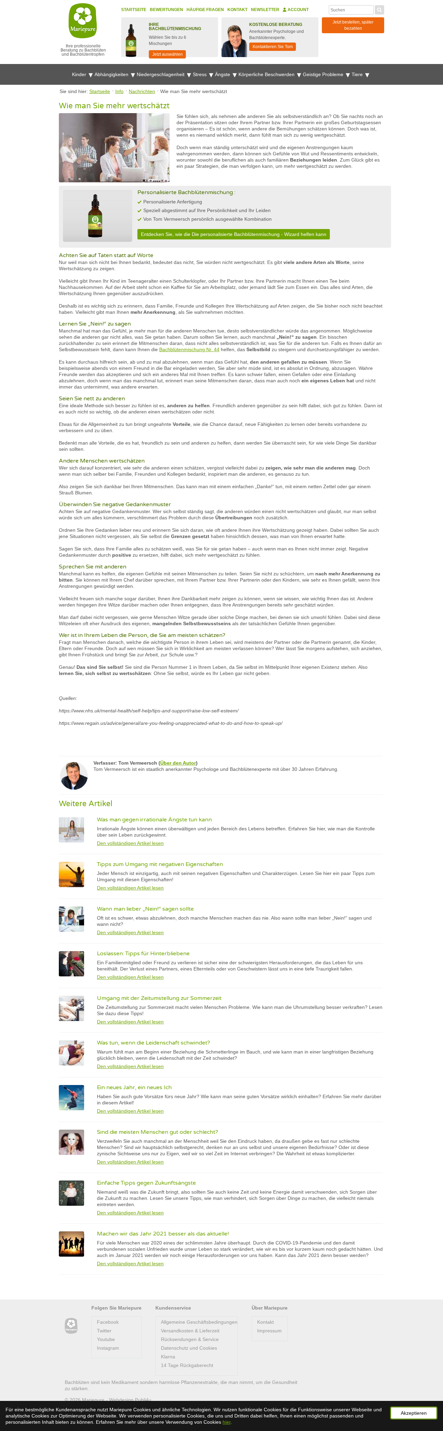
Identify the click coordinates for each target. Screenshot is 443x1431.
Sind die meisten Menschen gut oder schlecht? (157, 1132)
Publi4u (143, 1400)
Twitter (104, 1330)
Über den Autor (178, 763)
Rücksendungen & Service (190, 1339)
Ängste (223, 74)
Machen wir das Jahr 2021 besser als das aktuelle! (163, 1233)
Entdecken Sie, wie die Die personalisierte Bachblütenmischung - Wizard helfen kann (233, 234)
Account (298, 9)
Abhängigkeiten (112, 74)
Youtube (106, 1339)
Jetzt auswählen (167, 54)
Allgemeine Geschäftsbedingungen (199, 1322)
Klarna (168, 1356)
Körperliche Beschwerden (267, 74)
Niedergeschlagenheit (161, 74)
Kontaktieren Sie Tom (273, 46)
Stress (200, 74)
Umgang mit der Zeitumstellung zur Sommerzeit (159, 998)
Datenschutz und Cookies (189, 1348)
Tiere (358, 74)
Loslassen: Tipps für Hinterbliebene (143, 953)
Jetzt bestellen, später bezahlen (353, 25)
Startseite (133, 9)
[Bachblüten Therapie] (71, 1326)
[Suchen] (379, 9)
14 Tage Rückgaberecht (187, 1365)
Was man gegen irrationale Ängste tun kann (154, 819)
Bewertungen (166, 9)
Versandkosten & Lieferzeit (190, 1330)
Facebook (108, 1322)
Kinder (80, 74)
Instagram (108, 1348)
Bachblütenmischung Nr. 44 (189, 349)
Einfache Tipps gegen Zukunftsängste (146, 1182)
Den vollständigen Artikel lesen (130, 843)
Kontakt (237, 9)
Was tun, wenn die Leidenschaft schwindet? (153, 1042)
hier (226, 1422)
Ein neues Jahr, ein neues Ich (134, 1087)
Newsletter (265, 9)
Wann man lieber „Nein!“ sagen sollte (145, 908)
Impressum (269, 1330)
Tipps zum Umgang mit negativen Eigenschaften (160, 864)
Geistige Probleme (324, 74)
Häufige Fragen (205, 9)
